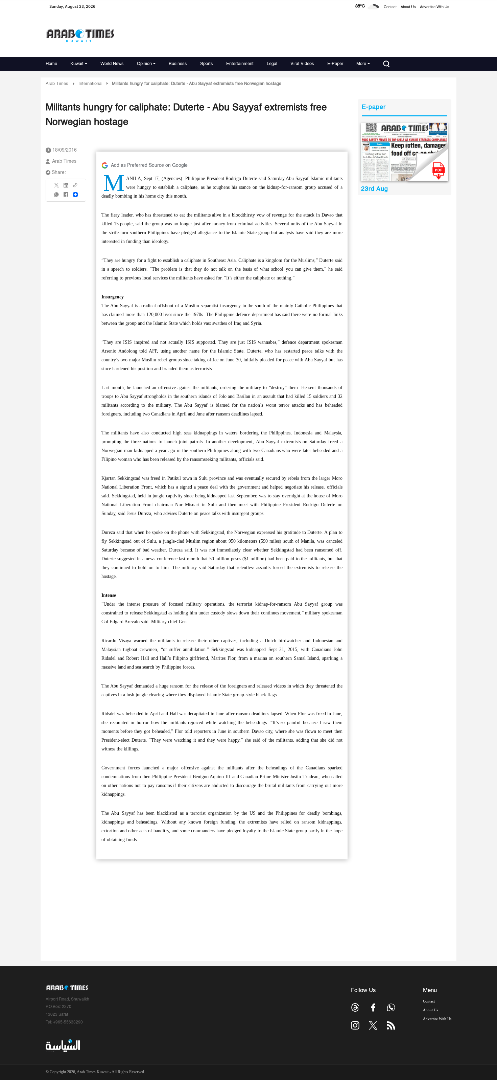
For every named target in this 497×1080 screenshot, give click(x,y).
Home (51, 64)
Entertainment (240, 64)
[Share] (75, 194)
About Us (408, 7)
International (90, 84)
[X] (57, 187)
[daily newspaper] (404, 152)
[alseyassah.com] (62, 1046)
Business (178, 64)
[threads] (355, 1007)
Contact (390, 7)
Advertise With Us (434, 7)
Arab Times (57, 84)
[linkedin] (66, 187)
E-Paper (335, 64)
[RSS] (391, 1025)
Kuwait (77, 64)
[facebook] (66, 196)
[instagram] (355, 1025)
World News (112, 64)
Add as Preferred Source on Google (149, 165)
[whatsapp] (57, 196)
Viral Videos (302, 64)
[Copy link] (75, 187)
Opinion (144, 64)
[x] (373, 1025)
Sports (206, 64)
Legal (272, 64)
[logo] (80, 35)
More (361, 64)
